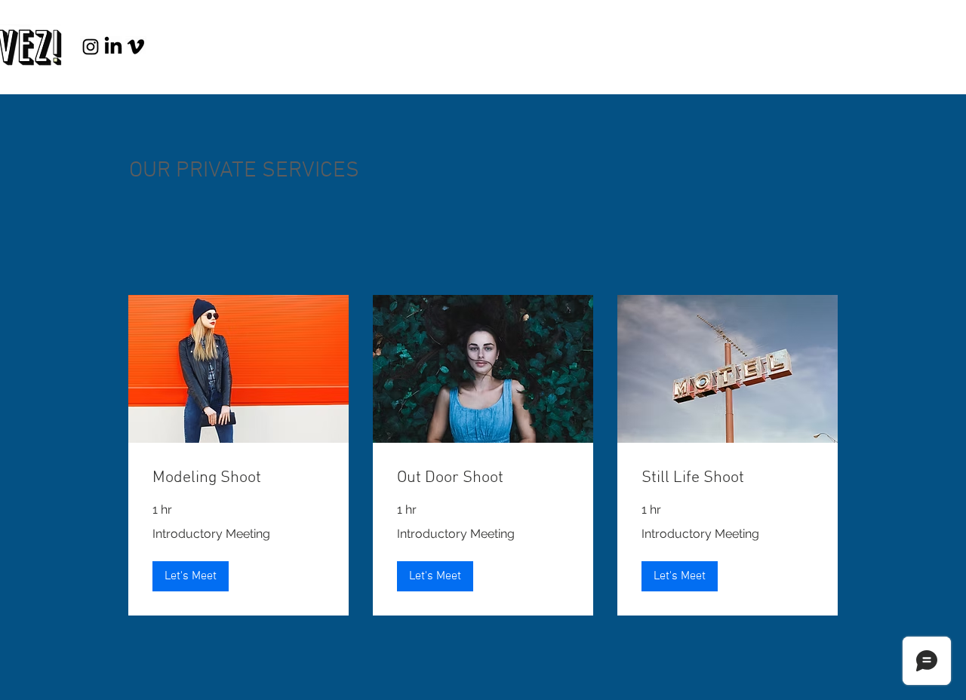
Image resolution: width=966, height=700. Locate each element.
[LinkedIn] (113, 46)
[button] (190, 576)
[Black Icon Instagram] (90, 46)
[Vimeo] (135, 46)
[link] (238, 478)
